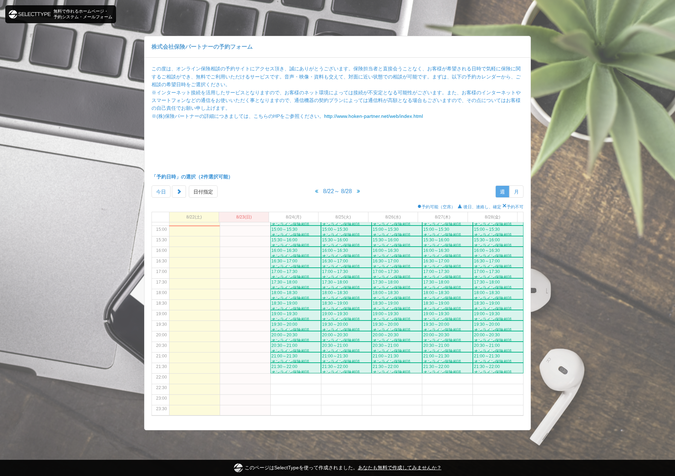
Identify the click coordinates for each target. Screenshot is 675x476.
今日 (161, 192)
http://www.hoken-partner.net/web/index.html (373, 116)
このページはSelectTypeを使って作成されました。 (343, 467)
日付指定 (203, 192)
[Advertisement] (337, 146)
